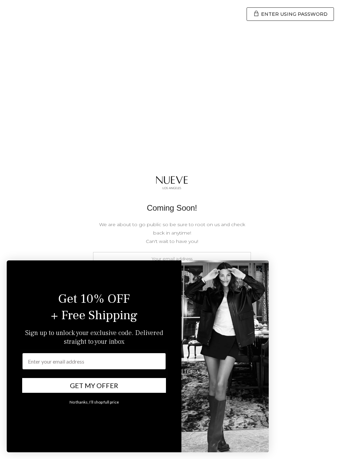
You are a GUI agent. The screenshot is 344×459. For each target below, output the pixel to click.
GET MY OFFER (94, 385)
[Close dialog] (260, 269)
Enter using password (294, 14)
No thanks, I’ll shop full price (94, 402)
